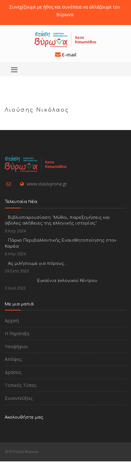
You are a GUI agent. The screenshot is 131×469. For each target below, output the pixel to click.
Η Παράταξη (17, 333)
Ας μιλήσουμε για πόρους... (37, 263)
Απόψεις (13, 359)
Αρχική (12, 320)
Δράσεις (13, 372)
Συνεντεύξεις (18, 398)
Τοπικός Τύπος (20, 385)
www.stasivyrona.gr (47, 184)
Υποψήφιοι (16, 346)
